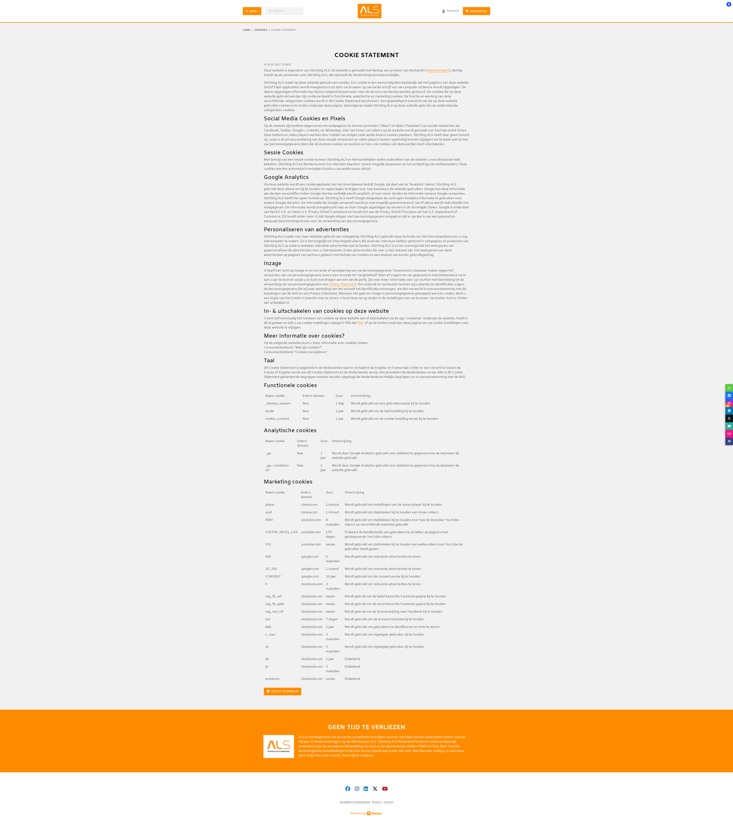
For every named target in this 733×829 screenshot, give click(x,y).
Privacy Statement (342, 284)
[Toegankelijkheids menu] (729, 4)
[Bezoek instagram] (357, 789)
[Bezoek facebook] (347, 789)
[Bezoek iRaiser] (366, 813)
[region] (366, 409)
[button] (729, 388)
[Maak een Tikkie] (729, 441)
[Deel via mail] (729, 426)
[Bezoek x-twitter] (375, 789)
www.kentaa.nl (438, 71)
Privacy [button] (377, 802)
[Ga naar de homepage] (371, 11)
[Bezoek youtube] (385, 789)
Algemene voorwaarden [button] (355, 802)
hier (361, 323)
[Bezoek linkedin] (366, 789)
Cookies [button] (388, 802)
